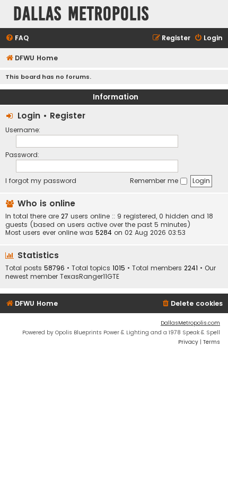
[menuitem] (17, 38)
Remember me (155, 180)
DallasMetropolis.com (190, 323)
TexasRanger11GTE (89, 276)
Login (28, 115)
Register (67, 115)
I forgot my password (40, 180)
